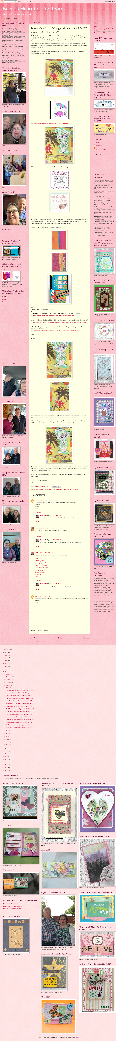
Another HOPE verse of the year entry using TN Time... (20, 719)
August (8, 685)
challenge (60, 489)
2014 (6, 759)
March (8, 739)
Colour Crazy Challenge (41, 567)
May (7, 734)
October (8, 679)
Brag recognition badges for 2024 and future (103, 29)
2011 (6, 767)
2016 (6, 754)
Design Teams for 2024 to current (102, 33)
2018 (6, 748)
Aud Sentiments (39, 560)
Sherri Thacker (39, 528)
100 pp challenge (39, 489)
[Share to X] (57, 487)
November (9, 677)
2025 (6, 655)
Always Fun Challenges (41, 565)
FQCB (4, 301)
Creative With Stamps (40, 562)
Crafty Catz (38, 574)
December (9, 674)
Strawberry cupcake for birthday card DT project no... (19, 717)
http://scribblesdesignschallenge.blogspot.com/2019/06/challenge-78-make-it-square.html (57, 330)
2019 (6, 672)
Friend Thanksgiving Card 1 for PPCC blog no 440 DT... (20, 695)
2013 (6, 762)
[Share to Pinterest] (60, 487)
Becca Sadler (43, 515)
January (8, 745)
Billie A (37, 552)
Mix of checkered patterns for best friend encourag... (19, 714)
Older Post (86, 638)
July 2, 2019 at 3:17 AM (51, 500)
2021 (6, 666)
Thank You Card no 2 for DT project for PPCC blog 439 (20, 709)
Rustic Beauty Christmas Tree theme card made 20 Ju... (19, 701)
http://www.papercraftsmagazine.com (12, 906)
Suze (36, 596)
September (9, 682)
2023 (6, 661)
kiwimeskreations (40, 500)
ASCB (45, 489)
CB (57, 489)
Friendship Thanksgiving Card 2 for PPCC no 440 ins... (19, 698)
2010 (6, 770)
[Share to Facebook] (58, 487)
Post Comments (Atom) (42, 642)
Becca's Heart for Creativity (32, 8)
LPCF (65, 489)
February (8, 742)
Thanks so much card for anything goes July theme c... (19, 725)
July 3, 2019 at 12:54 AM (46, 552)
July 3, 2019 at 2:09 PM (55, 583)
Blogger (77, 1037)
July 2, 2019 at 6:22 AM (50, 528)
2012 (6, 765)
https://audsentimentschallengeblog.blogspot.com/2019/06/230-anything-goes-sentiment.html (60, 322)
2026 (6, 652)
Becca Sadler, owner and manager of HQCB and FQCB (104, 148)
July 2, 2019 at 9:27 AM (55, 540)
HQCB (4, 299)
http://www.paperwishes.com (10, 911)
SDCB (76, 489)
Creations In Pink (39, 569)
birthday (50, 489)
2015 (6, 756)
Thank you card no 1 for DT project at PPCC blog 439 (19, 706)
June (7, 731)
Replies (39, 512)
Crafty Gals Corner (40, 572)
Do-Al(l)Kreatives (40, 571)
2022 (6, 663)
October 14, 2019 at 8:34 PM (46, 596)
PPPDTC (72, 489)
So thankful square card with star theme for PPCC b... (19, 722)
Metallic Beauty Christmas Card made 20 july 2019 (18, 703)
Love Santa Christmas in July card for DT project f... (19, 693)
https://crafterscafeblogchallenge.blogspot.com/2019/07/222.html (51, 123)
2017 (6, 751)
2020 (6, 669)
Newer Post (33, 638)
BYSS (54, 489)
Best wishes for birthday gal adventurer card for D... (19, 727)
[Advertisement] (7, 332)
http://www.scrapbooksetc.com (10, 904)
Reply (36, 508)
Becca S (98, 142)
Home (60, 638)
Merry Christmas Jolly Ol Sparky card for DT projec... (19, 690)
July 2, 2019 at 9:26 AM (55, 515)
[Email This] (53, 487)
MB (68, 489)
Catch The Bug (39, 564)
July (7, 688)
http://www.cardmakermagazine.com (12, 908)
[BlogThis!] (55, 487)
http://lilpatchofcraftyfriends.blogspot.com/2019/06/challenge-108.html (54, 315)
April (7, 736)
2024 (6, 658)
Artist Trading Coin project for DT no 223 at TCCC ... (19, 711)
